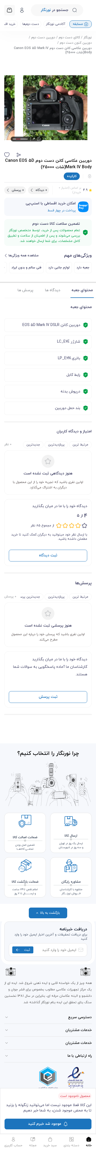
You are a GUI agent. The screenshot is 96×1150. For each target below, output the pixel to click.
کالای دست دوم (69, 37)
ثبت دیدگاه (48, 555)
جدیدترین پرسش (28, 597)
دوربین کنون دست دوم (76, 43)
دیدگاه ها (52, 290)
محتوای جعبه (82, 290)
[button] (18, 155)
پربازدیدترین (56, 445)
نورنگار (87, 37)
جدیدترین (33, 445)
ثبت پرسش (48, 696)
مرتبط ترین (80, 445)
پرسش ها (25, 290)
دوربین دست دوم (43, 37)
